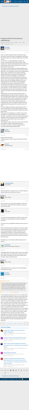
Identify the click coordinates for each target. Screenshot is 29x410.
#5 (27, 215)
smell (12, 44)
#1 (27, 52)
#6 (27, 250)
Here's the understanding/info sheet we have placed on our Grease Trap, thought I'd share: (16, 345)
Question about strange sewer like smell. (15, 338)
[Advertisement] (14, 22)
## (27, 149)
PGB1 (5, 354)
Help (16, 379)
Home (19, 379)
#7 (27, 265)
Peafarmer (6, 333)
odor (20, 42)
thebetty (5, 364)
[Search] (27, 1)
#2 (27, 135)
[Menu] (2, 1)
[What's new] (24, 1)
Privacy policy (11, 379)
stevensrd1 (6, 339)
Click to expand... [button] (14, 292)
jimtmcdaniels (6, 348)
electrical (16, 42)
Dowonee (4, 42)
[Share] (26, 52)
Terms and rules (4, 379)
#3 (27, 188)
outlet (23, 42)
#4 (27, 201)
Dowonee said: (5, 281)
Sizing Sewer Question (10, 352)
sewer (2, 44)
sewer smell (7, 44)
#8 (27, 278)
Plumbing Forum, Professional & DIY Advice (17, 333)
